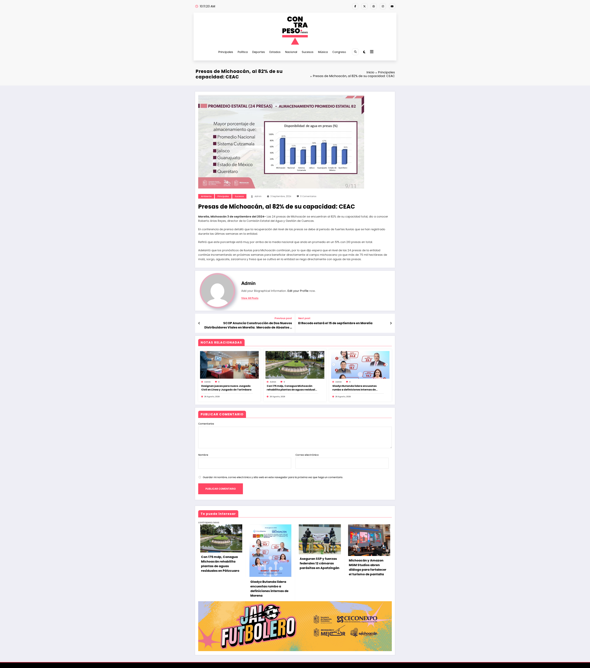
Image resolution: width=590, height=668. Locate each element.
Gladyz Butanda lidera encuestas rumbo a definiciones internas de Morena (354, 388)
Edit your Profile (298, 290)
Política (243, 52)
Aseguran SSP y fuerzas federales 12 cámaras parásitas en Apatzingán (317, 563)
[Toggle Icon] (371, 52)
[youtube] (392, 6)
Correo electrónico (307, 455)
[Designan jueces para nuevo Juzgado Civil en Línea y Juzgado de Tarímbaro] (229, 364)
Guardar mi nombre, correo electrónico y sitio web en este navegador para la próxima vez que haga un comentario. (273, 477)
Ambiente (206, 196)
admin (258, 196)
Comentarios (206, 423)
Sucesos (307, 52)
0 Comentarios (308, 196)
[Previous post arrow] (199, 323)
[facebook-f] (355, 6)
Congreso (339, 52)
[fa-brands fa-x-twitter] (364, 6)
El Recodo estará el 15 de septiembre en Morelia (335, 323)
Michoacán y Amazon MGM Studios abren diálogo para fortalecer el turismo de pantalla (366, 567)
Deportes (258, 52)
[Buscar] (355, 52)
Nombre (203, 455)
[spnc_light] (364, 52)
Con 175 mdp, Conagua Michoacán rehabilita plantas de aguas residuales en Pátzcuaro (292, 388)
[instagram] (383, 6)
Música (323, 52)
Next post (304, 318)
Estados (275, 52)
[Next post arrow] (391, 323)
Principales (225, 52)
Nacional (291, 52)
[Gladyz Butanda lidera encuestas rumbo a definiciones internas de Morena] (360, 364)
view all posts (249, 298)
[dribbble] (374, 6)
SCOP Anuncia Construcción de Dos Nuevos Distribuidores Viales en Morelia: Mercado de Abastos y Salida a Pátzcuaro (248, 325)
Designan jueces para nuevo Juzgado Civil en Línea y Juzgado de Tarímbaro (226, 387)
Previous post (283, 318)
